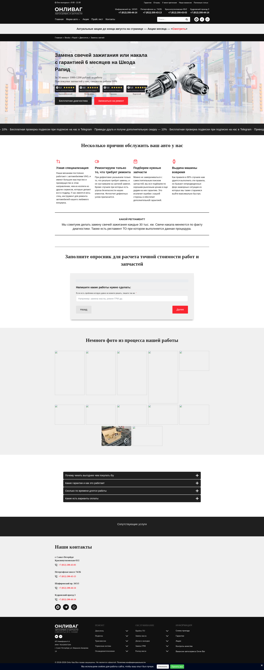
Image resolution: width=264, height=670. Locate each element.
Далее (180, 309)
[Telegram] (202, 19)
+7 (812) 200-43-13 (152, 12)
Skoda (67, 37)
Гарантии (147, 3)
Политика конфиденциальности (131, 662)
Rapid (74, 37)
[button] (70, 373)
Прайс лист (97, 19)
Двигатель (84, 37)
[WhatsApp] (207, 19)
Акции (86, 19)
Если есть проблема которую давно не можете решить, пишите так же (105, 293)
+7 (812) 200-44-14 (128, 12)
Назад (83, 309)
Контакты (110, 19)
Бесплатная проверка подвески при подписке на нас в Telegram (197, 129)
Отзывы (156, 3)
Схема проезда (183, 631)
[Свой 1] (196, 19)
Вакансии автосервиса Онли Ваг (190, 651)
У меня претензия (169, 3)
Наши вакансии (185, 3)
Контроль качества (184, 646)
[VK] (56, 636)
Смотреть (179, 28)
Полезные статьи (201, 3)
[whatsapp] (58, 607)
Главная (59, 19)
